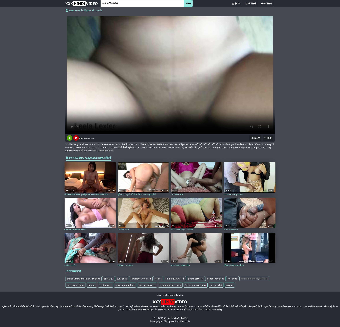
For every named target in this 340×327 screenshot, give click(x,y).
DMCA (184, 318)
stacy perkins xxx (147, 285)
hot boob (232, 278)
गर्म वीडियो (268, 3)
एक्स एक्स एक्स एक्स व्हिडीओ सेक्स (254, 278)
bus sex (91, 285)
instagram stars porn (170, 285)
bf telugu (108, 278)
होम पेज (237, 3)
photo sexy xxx (195, 278)
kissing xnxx (105, 285)
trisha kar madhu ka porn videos (83, 278)
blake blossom (175, 309)
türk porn (122, 278)
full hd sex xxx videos (195, 285)
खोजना (188, 3)
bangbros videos (215, 278)
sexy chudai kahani (125, 285)
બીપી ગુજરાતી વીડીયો (174, 278)
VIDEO (81, 3)
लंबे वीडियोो (251, 3)
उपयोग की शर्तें (173, 318)
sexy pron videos (75, 285)
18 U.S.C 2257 (159, 318)
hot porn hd (216, 285)
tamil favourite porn (141, 278)
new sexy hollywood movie (170, 295)
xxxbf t (158, 278)
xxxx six (229, 285)
